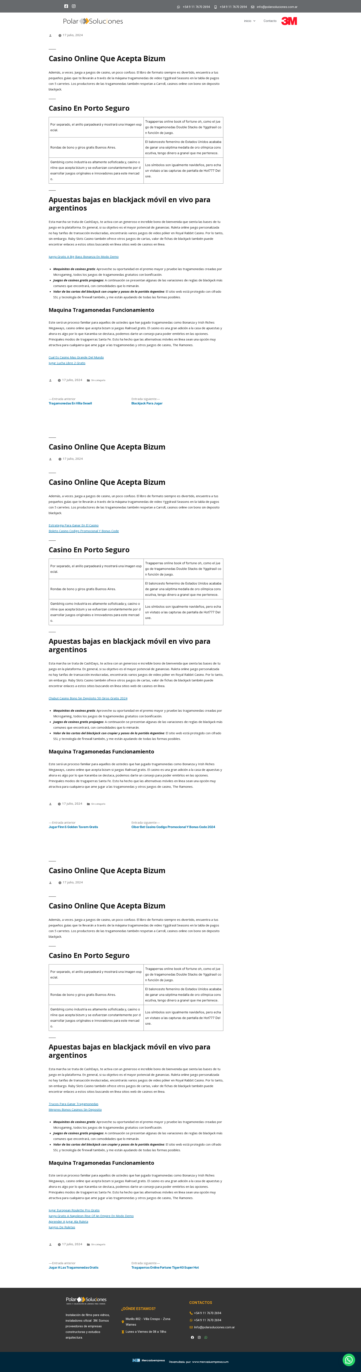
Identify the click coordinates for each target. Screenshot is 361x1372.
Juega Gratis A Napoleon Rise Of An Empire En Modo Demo (91, 1216)
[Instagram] (199, 1337)
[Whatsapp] (206, 1337)
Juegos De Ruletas (62, 1227)
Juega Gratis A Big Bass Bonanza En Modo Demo (84, 256)
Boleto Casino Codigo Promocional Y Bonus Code (84, 531)
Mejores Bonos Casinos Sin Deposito (75, 1109)
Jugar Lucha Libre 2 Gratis (67, 363)
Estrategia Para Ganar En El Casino (74, 525)
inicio (247, 21)
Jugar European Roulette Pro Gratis (74, 1210)
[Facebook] (192, 1337)
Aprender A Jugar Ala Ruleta (68, 1221)
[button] (349, 1360)
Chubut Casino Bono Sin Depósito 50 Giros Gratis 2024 (88, 698)
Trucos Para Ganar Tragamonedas (73, 1104)
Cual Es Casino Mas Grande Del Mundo (76, 357)
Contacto (270, 21)
